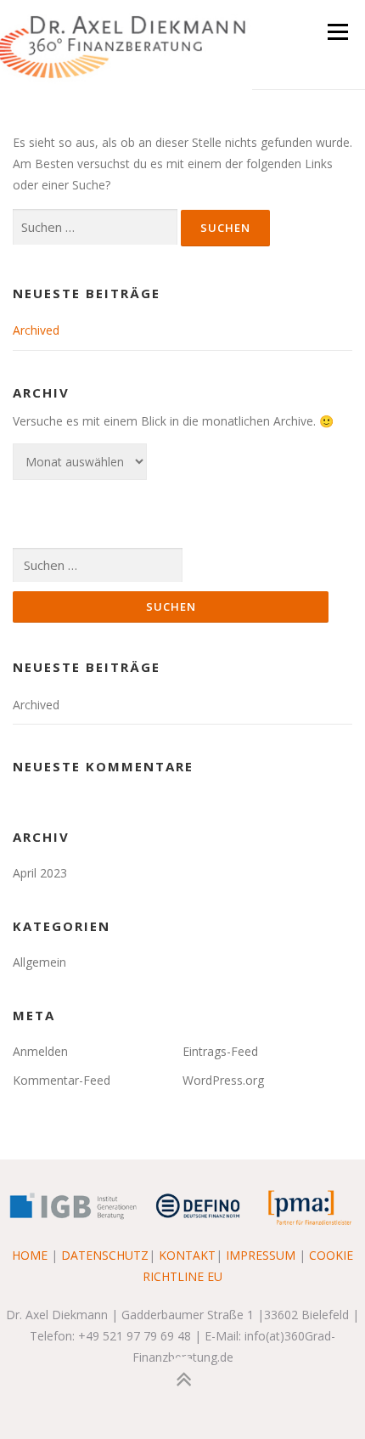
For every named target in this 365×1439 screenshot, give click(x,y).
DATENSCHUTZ (105, 1255)
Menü (337, 32)
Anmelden (40, 1051)
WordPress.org (223, 1080)
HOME (30, 1255)
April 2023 (40, 873)
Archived (36, 330)
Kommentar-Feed (61, 1080)
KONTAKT (187, 1255)
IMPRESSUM (260, 1255)
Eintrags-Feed (220, 1051)
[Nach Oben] (183, 1379)
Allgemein (39, 962)
